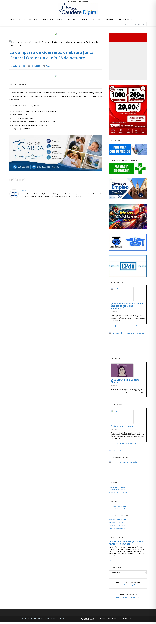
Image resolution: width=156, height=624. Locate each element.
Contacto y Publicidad (87, 620)
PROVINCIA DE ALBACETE (117, 520)
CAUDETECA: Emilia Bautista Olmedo (125, 380)
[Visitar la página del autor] (14, 193)
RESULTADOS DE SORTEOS (118, 492)
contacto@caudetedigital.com (128, 585)
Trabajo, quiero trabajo (122, 426)
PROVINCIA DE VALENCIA (117, 525)
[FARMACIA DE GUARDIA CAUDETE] (128, 168)
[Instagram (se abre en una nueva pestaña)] (128, 24)
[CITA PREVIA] (128, 149)
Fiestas (49, 66)
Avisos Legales (112, 618)
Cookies (94, 618)
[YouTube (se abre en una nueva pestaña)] (132, 24)
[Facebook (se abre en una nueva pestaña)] (125, 24)
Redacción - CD (19, 66)
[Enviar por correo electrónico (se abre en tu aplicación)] (139, 24)
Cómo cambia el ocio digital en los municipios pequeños (126, 542)
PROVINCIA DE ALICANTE (117, 523)
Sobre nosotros (85, 618)
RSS (131, 618)
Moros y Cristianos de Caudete (119, 509)
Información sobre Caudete (118, 506)
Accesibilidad (123, 618)
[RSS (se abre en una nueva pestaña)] (135, 24)
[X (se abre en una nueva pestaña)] (121, 24)
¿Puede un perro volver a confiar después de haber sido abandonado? (127, 305)
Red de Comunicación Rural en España (127, 597)
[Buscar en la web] (144, 24)
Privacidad (102, 618)
